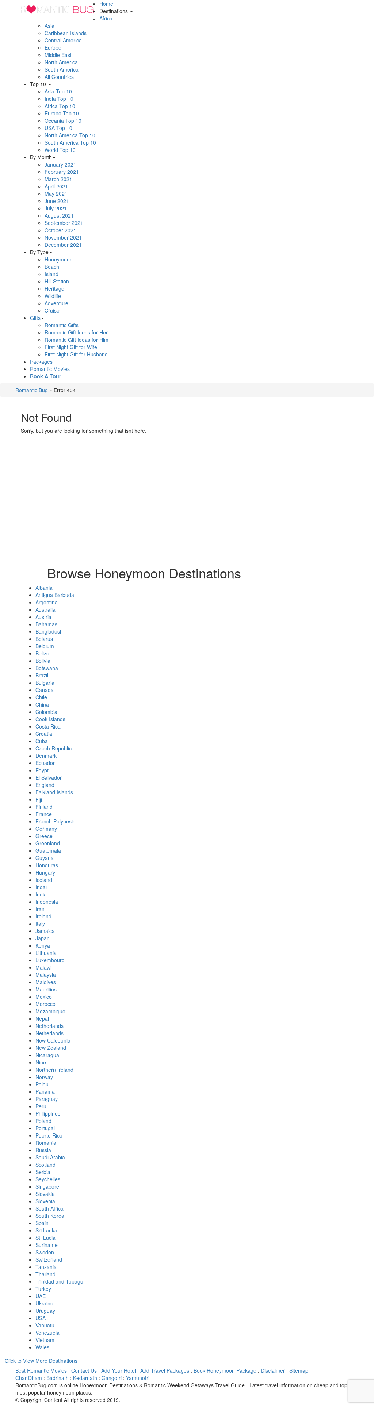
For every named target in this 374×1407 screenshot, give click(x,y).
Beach (52, 266)
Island (51, 274)
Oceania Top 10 (63, 120)
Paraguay (46, 1098)
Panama (45, 1091)
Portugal (45, 1128)
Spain (42, 1223)
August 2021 (59, 215)
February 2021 (62, 171)
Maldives (45, 982)
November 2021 (63, 237)
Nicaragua (47, 1055)
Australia (45, 609)
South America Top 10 (70, 142)
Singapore (47, 1186)
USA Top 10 (58, 127)
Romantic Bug (31, 390)
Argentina (46, 602)
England (44, 784)
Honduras (46, 865)
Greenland (47, 843)
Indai (41, 887)
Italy (40, 923)
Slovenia (45, 1201)
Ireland (43, 916)
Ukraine (44, 1303)
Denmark (46, 755)
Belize (42, 653)
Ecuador (45, 762)
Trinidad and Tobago (59, 1281)
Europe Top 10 (62, 113)
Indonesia (46, 901)
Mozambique (50, 1011)
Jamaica (45, 930)
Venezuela (47, 1332)
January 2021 (60, 164)
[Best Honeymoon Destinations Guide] (57, 9)
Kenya (42, 945)
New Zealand (50, 1047)
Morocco (45, 1004)
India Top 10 (59, 98)
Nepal (42, 1018)
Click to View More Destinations (41, 1360)
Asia (49, 25)
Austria (43, 616)
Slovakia (45, 1193)
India (41, 894)
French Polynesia (55, 821)
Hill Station (57, 281)
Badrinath (57, 1377)
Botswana (46, 668)
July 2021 (56, 208)
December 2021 (63, 244)
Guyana (44, 857)
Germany (46, 828)
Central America (63, 40)
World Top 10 (60, 149)
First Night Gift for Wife (71, 347)
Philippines (47, 1113)
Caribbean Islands (66, 33)
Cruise (52, 310)
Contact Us (84, 1370)
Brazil (41, 675)
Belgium (44, 646)
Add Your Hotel (118, 1370)
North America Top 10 (70, 135)
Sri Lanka (46, 1230)
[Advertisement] (144, 507)
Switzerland (48, 1259)
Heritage (54, 288)
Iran (40, 909)
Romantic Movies (50, 368)
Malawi (43, 967)
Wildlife (53, 295)
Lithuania (46, 952)
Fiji (38, 799)
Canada (44, 689)
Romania (45, 1142)
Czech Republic (53, 748)
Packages (41, 361)
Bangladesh (49, 631)
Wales (42, 1347)
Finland (44, 806)
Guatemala (48, 850)
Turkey (43, 1288)
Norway (44, 1077)
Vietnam (44, 1339)
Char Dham (28, 1377)
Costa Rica (48, 726)
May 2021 (56, 193)
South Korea (49, 1215)
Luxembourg (50, 960)
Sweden (44, 1252)
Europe (53, 47)
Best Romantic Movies (41, 1370)
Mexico (43, 996)
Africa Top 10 (60, 106)
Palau (42, 1084)
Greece (44, 836)
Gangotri (112, 1377)
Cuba (41, 741)
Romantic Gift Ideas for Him (76, 339)
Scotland (45, 1164)
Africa (105, 18)
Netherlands (49, 1025)
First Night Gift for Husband (76, 354)
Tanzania (46, 1266)
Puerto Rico (48, 1135)
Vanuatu (44, 1325)
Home (106, 3)
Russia (43, 1150)
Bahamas (46, 624)
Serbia (42, 1171)
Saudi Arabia (50, 1157)
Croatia (43, 733)
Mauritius (46, 989)
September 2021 (64, 222)
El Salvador (48, 777)
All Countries (59, 76)
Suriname (46, 1245)
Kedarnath (85, 1377)
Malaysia (45, 974)
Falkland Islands (54, 792)
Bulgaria (44, 682)
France (43, 814)
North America (61, 62)
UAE (40, 1296)
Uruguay (45, 1310)
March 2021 (58, 179)
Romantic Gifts (62, 325)
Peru (40, 1106)
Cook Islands (50, 719)
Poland (43, 1120)
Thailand (45, 1274)
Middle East (58, 54)
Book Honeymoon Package (225, 1370)
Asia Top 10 (58, 91)
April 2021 (56, 186)
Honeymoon (59, 259)
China (42, 704)
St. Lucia (45, 1237)
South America (62, 69)
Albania (44, 587)
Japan (42, 938)
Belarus (44, 638)
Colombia (46, 711)
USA (40, 1318)
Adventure (56, 303)
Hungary (45, 872)
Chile (41, 697)
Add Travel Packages (164, 1370)
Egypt (42, 770)
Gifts (35, 317)
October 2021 (60, 230)
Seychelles (47, 1179)
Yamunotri (137, 1377)
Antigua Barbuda (54, 595)
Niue (40, 1062)
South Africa (49, 1208)
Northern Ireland (54, 1069)
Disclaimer (273, 1370)
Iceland (43, 879)
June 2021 (57, 200)
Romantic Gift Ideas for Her (76, 332)
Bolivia (42, 660)
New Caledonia (52, 1040)
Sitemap (298, 1370)
